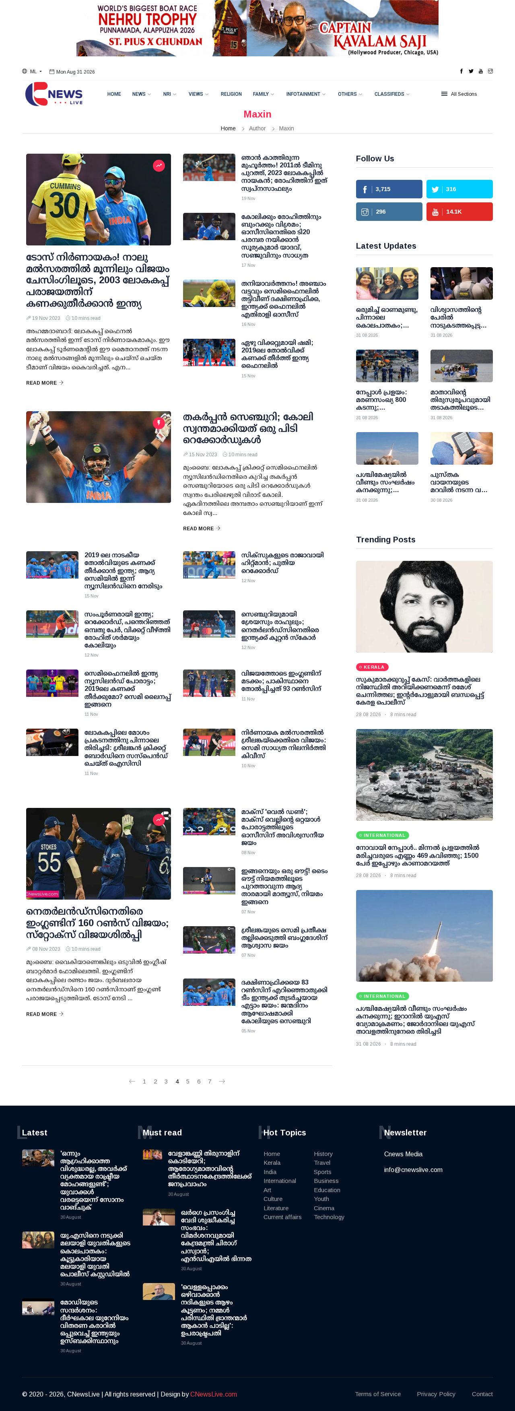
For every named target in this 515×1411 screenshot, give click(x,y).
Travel (322, 1162)
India (270, 1171)
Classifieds (389, 94)
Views (196, 94)
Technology (329, 1216)
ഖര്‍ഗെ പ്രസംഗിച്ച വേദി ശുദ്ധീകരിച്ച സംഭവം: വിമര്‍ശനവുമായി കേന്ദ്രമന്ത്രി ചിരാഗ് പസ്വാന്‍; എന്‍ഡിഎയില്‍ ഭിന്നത (216, 1235)
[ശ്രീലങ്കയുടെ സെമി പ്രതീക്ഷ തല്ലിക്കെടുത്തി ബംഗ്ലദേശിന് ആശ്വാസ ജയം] (209, 946)
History (323, 1153)
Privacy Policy (436, 1393)
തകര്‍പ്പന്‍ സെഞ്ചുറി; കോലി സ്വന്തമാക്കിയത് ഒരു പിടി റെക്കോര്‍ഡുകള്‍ (248, 428)
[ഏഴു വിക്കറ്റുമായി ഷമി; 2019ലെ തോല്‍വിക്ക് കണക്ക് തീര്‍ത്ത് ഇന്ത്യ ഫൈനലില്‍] (209, 359)
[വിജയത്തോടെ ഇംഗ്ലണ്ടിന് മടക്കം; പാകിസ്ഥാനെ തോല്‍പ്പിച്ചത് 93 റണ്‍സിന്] (209, 689)
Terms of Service (378, 1393)
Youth (321, 1198)
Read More (41, 383)
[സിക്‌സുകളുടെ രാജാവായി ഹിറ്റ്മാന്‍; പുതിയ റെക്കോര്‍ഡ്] (209, 571)
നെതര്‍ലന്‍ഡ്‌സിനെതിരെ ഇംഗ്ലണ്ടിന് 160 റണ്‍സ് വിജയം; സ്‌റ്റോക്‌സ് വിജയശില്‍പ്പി (97, 923)
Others (347, 94)
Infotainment (303, 94)
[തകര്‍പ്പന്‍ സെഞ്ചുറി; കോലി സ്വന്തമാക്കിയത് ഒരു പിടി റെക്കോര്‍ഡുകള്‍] (98, 457)
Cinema (324, 1208)
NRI (167, 94)
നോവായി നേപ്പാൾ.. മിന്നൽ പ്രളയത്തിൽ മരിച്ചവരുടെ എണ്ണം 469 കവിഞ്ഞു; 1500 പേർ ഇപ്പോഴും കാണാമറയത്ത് (418, 855)
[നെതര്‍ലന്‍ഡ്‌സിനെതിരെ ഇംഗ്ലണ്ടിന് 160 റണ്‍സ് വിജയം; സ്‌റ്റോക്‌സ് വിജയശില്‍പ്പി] (98, 854)
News (139, 94)
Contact (482, 1393)
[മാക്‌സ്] (209, 828)
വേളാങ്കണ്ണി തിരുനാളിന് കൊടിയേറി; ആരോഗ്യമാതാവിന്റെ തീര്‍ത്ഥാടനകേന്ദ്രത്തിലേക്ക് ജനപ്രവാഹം (209, 1169)
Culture (273, 1198)
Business (326, 1180)
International (280, 1180)
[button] (32, 71)
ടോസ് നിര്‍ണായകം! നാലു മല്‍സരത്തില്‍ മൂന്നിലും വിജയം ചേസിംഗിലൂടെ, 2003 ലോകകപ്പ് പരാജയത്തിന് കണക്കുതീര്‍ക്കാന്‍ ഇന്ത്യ (97, 280)
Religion (231, 94)
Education (327, 1189)
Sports (323, 1171)
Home (114, 94)
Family (261, 94)
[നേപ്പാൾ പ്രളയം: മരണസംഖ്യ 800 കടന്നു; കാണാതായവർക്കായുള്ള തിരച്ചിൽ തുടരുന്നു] (387, 366)
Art (267, 1189)
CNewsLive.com (213, 1394)
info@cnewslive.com (413, 1169)
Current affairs (283, 1216)
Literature (276, 1208)
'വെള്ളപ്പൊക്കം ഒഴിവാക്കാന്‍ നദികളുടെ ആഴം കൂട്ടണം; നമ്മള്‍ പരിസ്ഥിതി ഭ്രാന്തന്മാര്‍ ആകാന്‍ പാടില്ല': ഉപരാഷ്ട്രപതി (214, 1310)
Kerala (272, 1162)
